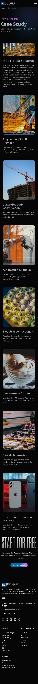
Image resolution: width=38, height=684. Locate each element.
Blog (22, 635)
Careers (23, 640)
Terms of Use (6, 660)
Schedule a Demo (19, 565)
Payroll (4, 645)
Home (3, 8)
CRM (3, 648)
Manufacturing (6, 638)
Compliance (6, 650)
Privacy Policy (6, 663)
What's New (25, 643)
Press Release (25, 638)
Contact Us (24, 645)
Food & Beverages (8, 633)
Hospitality (5, 635)
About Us (24, 633)
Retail (3, 640)
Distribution (5, 643)
